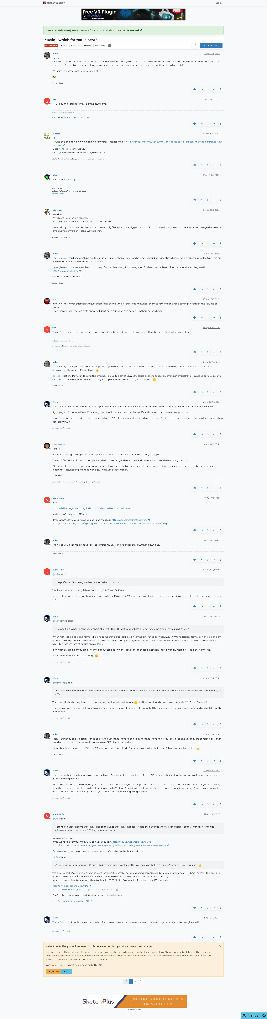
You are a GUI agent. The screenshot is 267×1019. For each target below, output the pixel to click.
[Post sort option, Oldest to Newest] (195, 45)
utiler (55, 53)
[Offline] (48, 55)
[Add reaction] (194, 89)
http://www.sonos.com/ (65, 271)
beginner (57, 210)
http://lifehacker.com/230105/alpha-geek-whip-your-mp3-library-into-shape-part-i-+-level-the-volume (108, 523)
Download (133, 30)
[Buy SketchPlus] (93, 1001)
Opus (70, 179)
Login (66, 971)
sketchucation (56, 2)
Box (54, 299)
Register (53, 971)
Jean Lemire (58, 444)
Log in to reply (211, 45)
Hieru (55, 402)
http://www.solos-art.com (63, 113)
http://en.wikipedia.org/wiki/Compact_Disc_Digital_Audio (83, 889)
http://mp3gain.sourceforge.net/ (129, 520)
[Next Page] (141, 981)
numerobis (58, 498)
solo (54, 99)
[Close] (220, 946)
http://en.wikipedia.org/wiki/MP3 (70, 886)
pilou (55, 175)
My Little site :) (58, 194)
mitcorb (56, 134)
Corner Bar (52, 45)
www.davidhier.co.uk (61, 428)
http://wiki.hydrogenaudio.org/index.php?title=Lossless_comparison (90, 508)
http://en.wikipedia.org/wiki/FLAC (70, 901)
